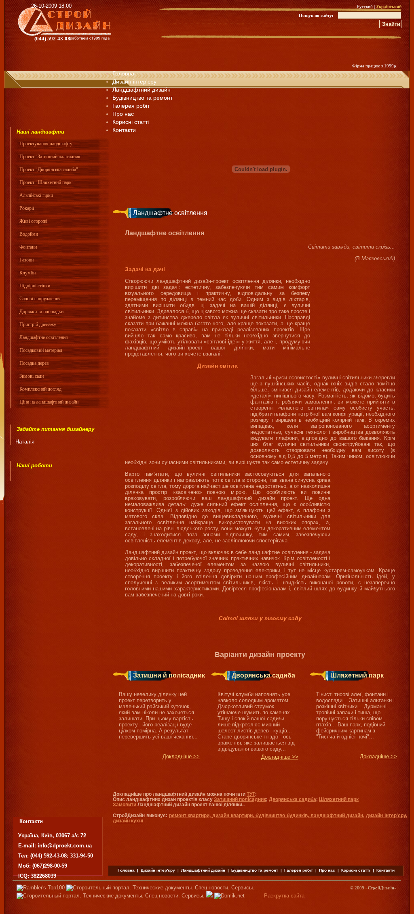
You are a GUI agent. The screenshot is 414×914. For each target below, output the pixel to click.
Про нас (123, 114)
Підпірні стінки (34, 286)
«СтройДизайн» (381, 887)
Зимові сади (31, 376)
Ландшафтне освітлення (43, 337)
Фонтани (28, 247)
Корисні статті (355, 870)
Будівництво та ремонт (142, 97)
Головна (123, 73)
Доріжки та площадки (41, 311)
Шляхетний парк (357, 675)
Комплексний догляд (40, 389)
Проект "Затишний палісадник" (50, 156)
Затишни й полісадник (169, 675)
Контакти (385, 870)
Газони (26, 260)
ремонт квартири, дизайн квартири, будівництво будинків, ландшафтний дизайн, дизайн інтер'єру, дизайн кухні (260, 818)
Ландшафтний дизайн (141, 89)
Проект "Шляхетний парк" (46, 182)
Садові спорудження (40, 298)
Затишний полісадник (240, 799)
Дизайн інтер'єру (134, 81)
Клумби (27, 273)
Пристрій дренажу (37, 324)
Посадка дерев (34, 363)
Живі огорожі (33, 221)
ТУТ (251, 794)
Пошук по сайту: (316, 15)
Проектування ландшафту (45, 143)
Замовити (124, 804)
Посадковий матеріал (40, 350)
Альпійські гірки (36, 195)
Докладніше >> (181, 756)
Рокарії (26, 208)
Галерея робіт (131, 105)
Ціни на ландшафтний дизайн (48, 402)
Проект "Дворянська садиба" (48, 169)
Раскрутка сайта (284, 896)
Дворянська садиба (263, 675)
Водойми (28, 234)
